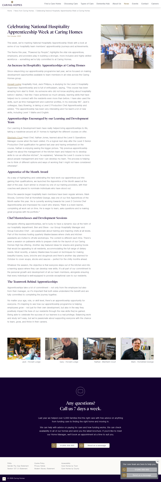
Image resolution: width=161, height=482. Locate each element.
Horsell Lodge (14, 84)
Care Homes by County (70, 469)
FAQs (9, 463)
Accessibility (65, 463)
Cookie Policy (39, 463)
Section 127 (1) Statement (17, 469)
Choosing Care (71, 3)
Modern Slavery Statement (44, 469)
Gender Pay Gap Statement (18, 466)
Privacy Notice (39, 466)
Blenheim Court (15, 137)
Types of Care (87, 3)
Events (135, 3)
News (126, 3)
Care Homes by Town (69, 466)
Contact (144, 3)
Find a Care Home (52, 3)
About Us (117, 3)
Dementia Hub (103, 3)
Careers (155, 3)
